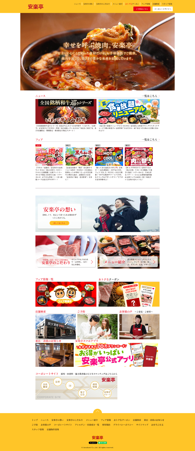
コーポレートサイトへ (162, 9)
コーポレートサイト (63, 424)
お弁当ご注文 (157, 424)
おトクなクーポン (122, 420)
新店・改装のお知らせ (154, 420)
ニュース (77, 4)
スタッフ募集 (167, 4)
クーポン (132, 4)
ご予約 (35, 424)
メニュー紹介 (118, 4)
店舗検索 (156, 4)
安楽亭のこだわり (103, 4)
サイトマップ (142, 424)
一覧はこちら (149, 95)
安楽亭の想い (88, 4)
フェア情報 (146, 4)
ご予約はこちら (142, 9)
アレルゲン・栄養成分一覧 (87, 424)
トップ (35, 420)
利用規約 (106, 424)
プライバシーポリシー (123, 424)
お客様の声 (46, 424)
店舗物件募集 (53, 429)
